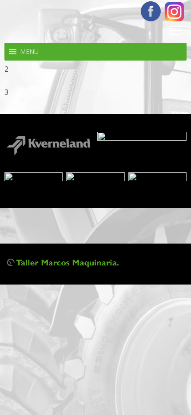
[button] (29, 52)
